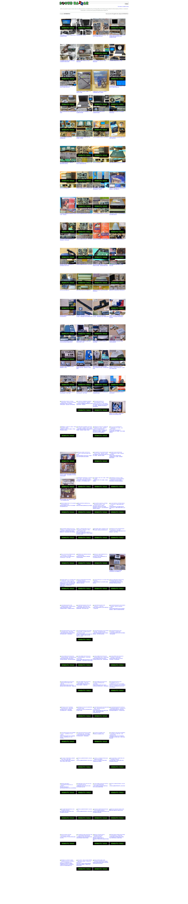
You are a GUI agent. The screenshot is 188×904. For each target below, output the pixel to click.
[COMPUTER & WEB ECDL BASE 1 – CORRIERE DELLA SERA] (101, 80)
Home (127, 6)
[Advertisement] (94, 892)
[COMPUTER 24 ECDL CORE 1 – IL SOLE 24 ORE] (84, 80)
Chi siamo (120, 6)
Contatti (124, 6)
